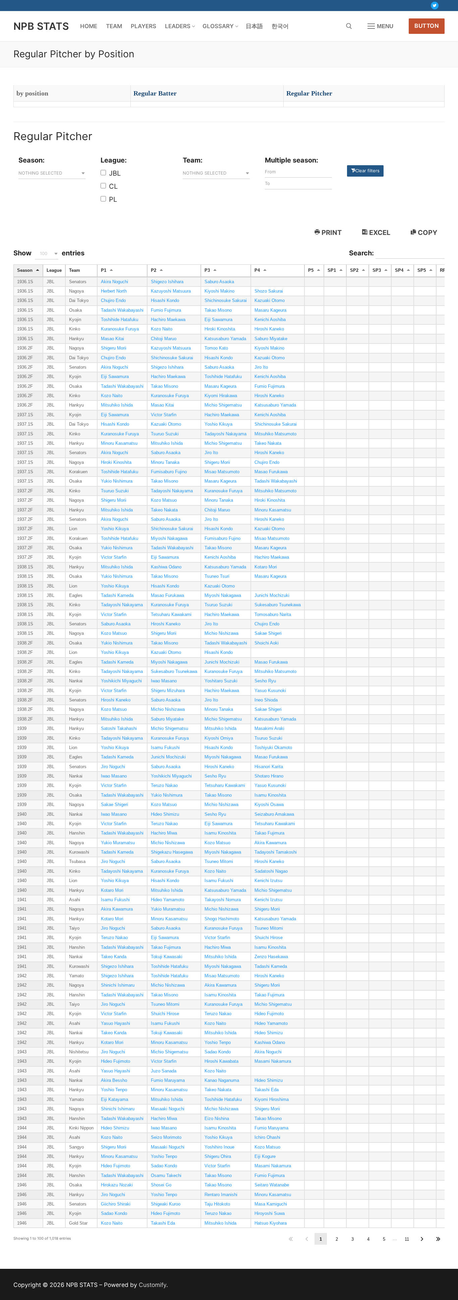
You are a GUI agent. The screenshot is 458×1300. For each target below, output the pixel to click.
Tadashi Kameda (117, 595)
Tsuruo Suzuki (165, 434)
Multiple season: (291, 160)
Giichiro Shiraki (115, 1204)
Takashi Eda (266, 1090)
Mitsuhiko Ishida (117, 405)
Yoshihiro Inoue (219, 1147)
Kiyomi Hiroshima (271, 1099)
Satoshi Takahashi (119, 728)
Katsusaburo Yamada (225, 338)
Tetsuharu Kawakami (171, 614)
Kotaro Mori (265, 567)
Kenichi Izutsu (268, 880)
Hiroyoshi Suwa (269, 1213)
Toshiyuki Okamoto (273, 747)
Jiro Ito (261, 367)
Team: (193, 160)
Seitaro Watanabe (271, 1185)
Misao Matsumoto (222, 472)
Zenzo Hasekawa (271, 956)
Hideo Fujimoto (269, 1013)
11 (407, 1239)
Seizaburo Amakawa (274, 814)
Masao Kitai (112, 338)
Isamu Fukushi (165, 747)
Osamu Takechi (166, 1175)
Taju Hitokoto (217, 1204)
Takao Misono (218, 310)
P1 (103, 270)
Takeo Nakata (267, 443)
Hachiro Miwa (164, 833)
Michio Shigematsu (223, 405)
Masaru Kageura (270, 310)
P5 (310, 270)
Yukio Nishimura (116, 481)
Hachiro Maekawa (168, 319)
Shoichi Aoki (266, 643)
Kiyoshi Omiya (219, 738)
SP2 (354, 270)
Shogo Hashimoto (222, 919)
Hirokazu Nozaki (117, 1185)
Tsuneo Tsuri (217, 576)
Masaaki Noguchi (167, 1109)
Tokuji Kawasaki (166, 956)
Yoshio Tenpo (218, 1042)
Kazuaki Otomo (269, 300)
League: (114, 160)
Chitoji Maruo (163, 338)
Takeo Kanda (113, 956)
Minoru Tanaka (165, 462)
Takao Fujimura (269, 833)
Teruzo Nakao (164, 785)
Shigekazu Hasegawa (172, 852)
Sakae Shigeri (268, 633)
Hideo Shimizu (165, 814)
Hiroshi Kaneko (269, 329)
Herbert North (114, 291)
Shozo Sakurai (268, 291)
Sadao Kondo (218, 1052)
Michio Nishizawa (221, 633)
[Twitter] (435, 5)
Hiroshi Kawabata (221, 1061)
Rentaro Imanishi (221, 1194)
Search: (362, 253)
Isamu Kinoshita (270, 795)
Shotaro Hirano (268, 776)
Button (426, 25)
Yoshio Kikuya (218, 424)
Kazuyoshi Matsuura (171, 291)
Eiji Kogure (265, 1156)
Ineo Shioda (266, 700)
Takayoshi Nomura (223, 899)
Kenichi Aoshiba (270, 319)
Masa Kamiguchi (270, 1204)
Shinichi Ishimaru (117, 985)
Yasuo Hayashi (115, 1023)
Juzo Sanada (163, 1071)
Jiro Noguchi (113, 766)
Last (438, 1239)
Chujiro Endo (113, 300)
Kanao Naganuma (222, 1080)
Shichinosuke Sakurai (226, 300)
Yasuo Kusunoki (270, 690)
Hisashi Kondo (165, 300)
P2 (153, 270)
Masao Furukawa (271, 472)
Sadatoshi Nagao (271, 871)
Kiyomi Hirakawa (221, 395)
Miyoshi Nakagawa (169, 538)
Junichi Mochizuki (271, 595)
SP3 (377, 270)
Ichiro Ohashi (267, 1137)
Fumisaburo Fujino (169, 472)
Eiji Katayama (114, 1099)
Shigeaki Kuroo (165, 1204)
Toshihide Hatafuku (119, 319)
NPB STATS (41, 26)
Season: (31, 160)
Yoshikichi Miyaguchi (121, 681)
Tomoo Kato (216, 348)
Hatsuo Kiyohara (270, 1223)
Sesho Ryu (265, 681)
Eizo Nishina (217, 1118)
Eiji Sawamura (218, 319)
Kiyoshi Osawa (269, 804)
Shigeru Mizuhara (168, 690)
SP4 (399, 270)
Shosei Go (161, 1185)
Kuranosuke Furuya (120, 329)
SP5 (421, 270)
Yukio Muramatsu (118, 843)
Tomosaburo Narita (272, 614)
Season (25, 270)
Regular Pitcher (309, 93)
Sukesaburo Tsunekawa (277, 605)
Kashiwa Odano (166, 567)
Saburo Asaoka (219, 282)
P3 (207, 270)
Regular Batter (155, 93)
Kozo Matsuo (164, 500)
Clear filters (367, 170)
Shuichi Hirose (268, 937)
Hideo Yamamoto (167, 899)
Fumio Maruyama (168, 1080)
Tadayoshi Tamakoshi (275, 852)
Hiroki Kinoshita (220, 329)
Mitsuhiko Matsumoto (275, 434)
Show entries (48, 253)
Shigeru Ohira (218, 1156)
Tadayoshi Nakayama (225, 434)
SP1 (332, 270)
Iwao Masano (164, 681)
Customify (152, 1284)
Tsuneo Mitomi (219, 861)
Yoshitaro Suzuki (221, 681)
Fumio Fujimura (166, 310)
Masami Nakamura (272, 1061)
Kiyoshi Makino (219, 291)
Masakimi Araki (269, 728)
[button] (51, 173)
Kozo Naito (161, 329)
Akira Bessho (114, 1080)
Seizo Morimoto (166, 1137)
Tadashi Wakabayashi (122, 310)
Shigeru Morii (113, 348)
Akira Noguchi (114, 282)
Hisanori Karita (268, 766)
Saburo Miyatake (270, 338)
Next (422, 1239)
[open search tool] (349, 26)
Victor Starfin (163, 415)
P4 (257, 270)
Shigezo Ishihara (167, 282)
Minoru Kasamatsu (119, 443)
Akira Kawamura (270, 843)
